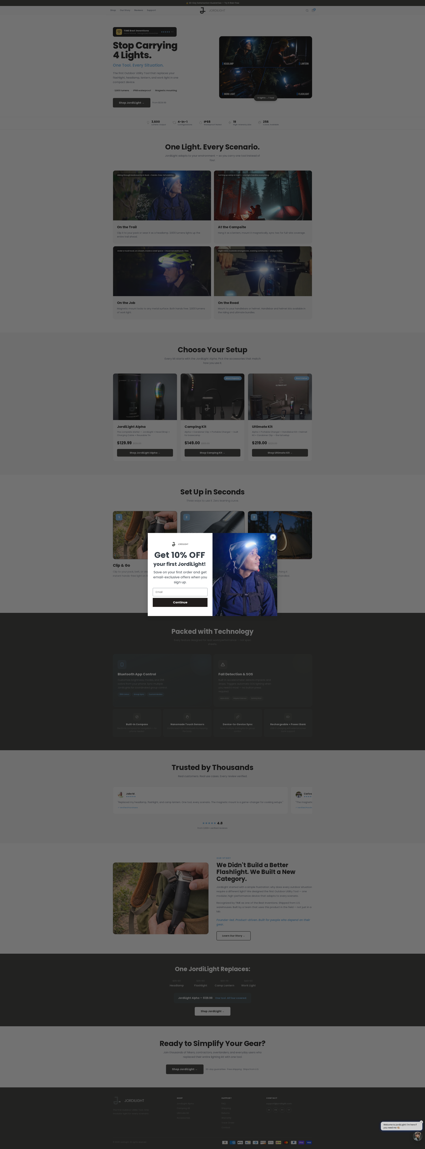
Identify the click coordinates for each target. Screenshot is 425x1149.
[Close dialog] (273, 537)
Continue (180, 602)
